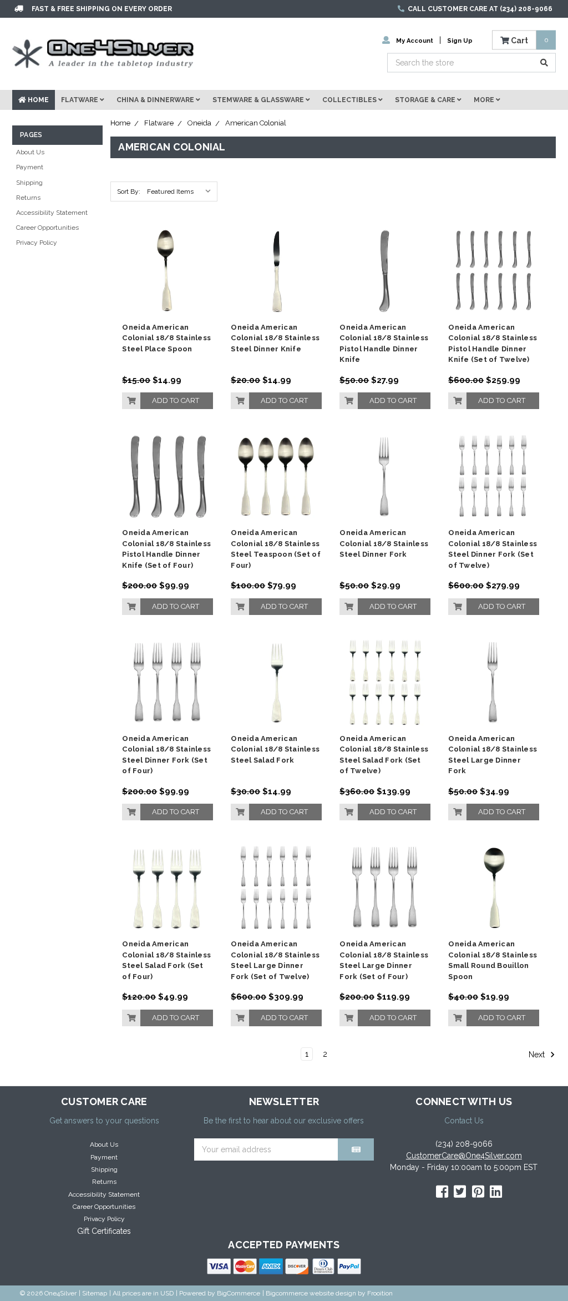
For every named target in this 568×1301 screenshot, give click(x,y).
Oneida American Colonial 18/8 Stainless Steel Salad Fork (275, 749)
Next (538, 1054)
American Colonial (255, 123)
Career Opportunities (47, 227)
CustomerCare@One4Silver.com (464, 1155)
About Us (30, 152)
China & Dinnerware (156, 100)
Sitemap (94, 1293)
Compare (164, 267)
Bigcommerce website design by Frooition (329, 1293)
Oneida (199, 123)
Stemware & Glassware (259, 100)
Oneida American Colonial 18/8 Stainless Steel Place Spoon (166, 338)
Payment (29, 167)
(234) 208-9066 (464, 1143)
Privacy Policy (36, 242)
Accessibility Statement (52, 212)
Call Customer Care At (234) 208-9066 (480, 9)
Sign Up (460, 40)
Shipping (29, 182)
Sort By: (128, 191)
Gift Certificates (104, 1231)
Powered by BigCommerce (219, 1293)
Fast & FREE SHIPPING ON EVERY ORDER (102, 9)
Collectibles (350, 100)
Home (37, 100)
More (485, 100)
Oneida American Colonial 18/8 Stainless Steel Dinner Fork (383, 543)
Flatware (80, 100)
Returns (28, 197)
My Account (414, 40)
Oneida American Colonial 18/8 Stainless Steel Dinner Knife (275, 338)
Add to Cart (175, 400)
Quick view (168, 247)
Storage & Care (426, 100)
